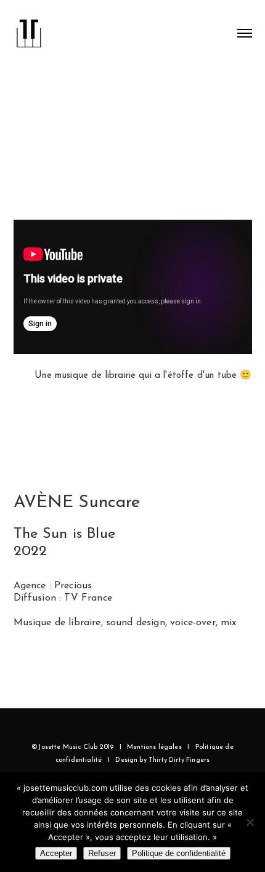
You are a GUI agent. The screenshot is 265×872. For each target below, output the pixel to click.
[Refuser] (249, 822)
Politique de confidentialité (179, 853)
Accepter (56, 853)
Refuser (102, 853)
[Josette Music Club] (29, 28)
